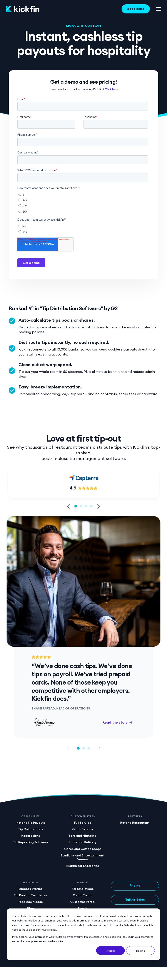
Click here (111, 89)
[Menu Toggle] (158, 9)
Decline (140, 950)
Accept (111, 950)
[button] (68, 506)
